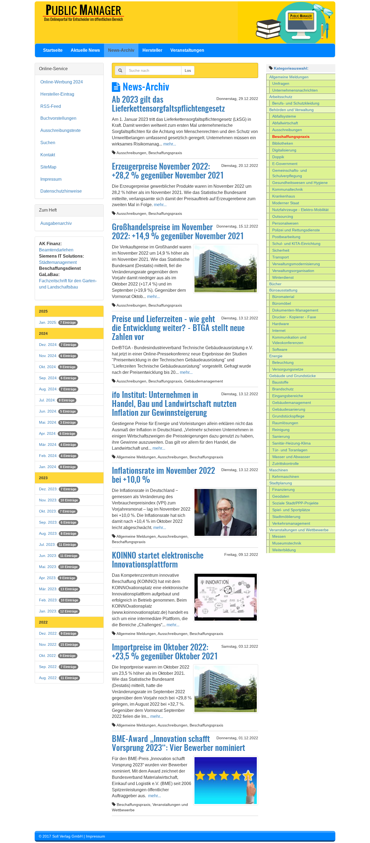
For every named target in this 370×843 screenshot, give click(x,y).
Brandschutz (283, 389)
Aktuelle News (85, 50)
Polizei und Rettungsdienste (296, 230)
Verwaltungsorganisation (293, 270)
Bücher (275, 284)
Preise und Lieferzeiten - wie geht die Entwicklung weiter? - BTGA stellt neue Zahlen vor (178, 329)
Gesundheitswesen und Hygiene (300, 182)
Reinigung (281, 429)
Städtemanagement (58, 262)
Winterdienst (283, 277)
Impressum (50, 179)
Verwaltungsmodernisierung (296, 264)
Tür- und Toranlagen (289, 450)
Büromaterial (283, 296)
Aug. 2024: (57, 389)
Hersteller (152, 50)
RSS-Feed (50, 106)
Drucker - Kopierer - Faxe (294, 317)
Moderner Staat (285, 203)
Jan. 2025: (57, 322)
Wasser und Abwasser (291, 457)
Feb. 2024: (57, 455)
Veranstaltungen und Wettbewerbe (299, 530)
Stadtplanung (280, 483)
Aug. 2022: (58, 678)
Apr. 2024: (57, 433)
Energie (276, 356)
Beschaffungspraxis (291, 136)
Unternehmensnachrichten (295, 90)
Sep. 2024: (57, 378)
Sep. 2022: (57, 666)
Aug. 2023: (57, 533)
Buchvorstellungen (58, 118)
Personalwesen (285, 223)
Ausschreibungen (287, 130)
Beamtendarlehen (56, 250)
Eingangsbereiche (287, 396)
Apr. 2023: (57, 578)
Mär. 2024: (57, 444)
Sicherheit (280, 250)
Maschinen (278, 470)
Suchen (47, 142)
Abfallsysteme (284, 116)
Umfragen (280, 83)
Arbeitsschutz (280, 97)
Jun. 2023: (58, 555)
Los (188, 70)
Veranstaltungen (187, 50)
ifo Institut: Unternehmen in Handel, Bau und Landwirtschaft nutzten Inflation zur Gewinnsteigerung (174, 404)
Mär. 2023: (58, 589)
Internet (278, 330)
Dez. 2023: (57, 489)
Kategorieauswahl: (291, 68)
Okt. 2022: (57, 655)
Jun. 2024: (57, 411)
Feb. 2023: (58, 600)
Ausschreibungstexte (60, 130)
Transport (280, 257)
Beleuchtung (283, 362)
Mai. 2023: (58, 567)
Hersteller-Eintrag (57, 94)
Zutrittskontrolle (285, 463)
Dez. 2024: (57, 344)
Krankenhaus (283, 196)
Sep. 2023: (57, 522)
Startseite (53, 50)
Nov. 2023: (58, 500)
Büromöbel (281, 303)
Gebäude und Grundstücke (292, 376)
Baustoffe (280, 382)
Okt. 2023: (57, 511)
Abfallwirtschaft (285, 123)
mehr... (169, 144)
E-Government (284, 163)
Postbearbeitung (286, 237)
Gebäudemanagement (291, 402)
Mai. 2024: (57, 422)
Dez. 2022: (57, 633)
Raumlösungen (285, 423)
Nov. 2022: (58, 644)
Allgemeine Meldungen (289, 77)
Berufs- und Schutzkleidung (295, 103)
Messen (279, 536)
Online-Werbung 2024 (61, 82)
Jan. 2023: (58, 611)
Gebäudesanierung (288, 409)
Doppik (278, 157)
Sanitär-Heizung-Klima (291, 443)
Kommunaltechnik (287, 189)
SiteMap (48, 167)
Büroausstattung (283, 290)
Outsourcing (282, 216)
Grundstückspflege (288, 416)
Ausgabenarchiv (56, 223)
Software (279, 349)
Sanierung (281, 436)
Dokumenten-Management (295, 310)
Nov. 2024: (57, 356)
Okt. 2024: (57, 367)
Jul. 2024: (56, 400)
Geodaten (280, 496)
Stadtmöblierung (286, 516)
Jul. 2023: (57, 544)
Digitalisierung (284, 150)
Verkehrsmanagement (291, 523)
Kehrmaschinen (285, 476)
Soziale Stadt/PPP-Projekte (295, 503)
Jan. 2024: (57, 467)
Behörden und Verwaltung (291, 110)
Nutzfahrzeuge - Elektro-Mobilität (300, 209)
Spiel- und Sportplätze (291, 510)
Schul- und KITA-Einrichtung (296, 243)
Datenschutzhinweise (61, 191)
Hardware (280, 324)
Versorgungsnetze (287, 369)
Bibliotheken (282, 143)
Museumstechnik (286, 543)
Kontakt (47, 155)
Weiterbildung (284, 550)
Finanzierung (283, 489)
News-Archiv (121, 50)
